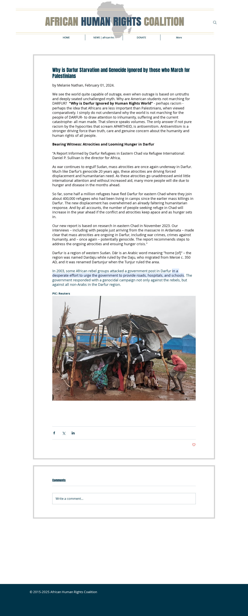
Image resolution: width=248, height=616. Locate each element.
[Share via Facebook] (54, 433)
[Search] (215, 22)
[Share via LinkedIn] (73, 433)
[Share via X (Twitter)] (63, 433)
